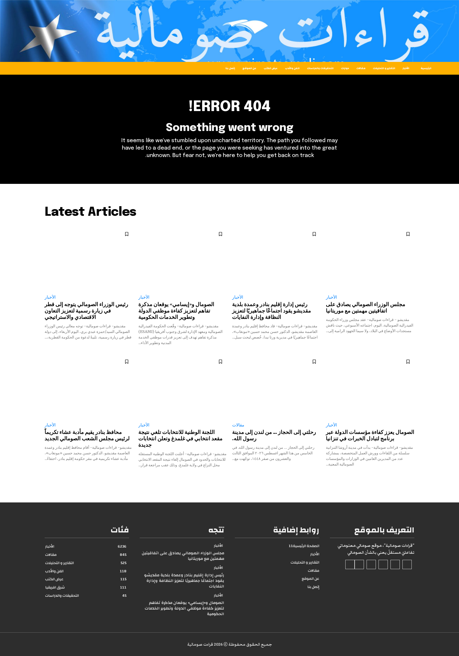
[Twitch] (371, 564)
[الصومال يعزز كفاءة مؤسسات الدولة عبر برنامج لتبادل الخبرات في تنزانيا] (370, 386)
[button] (48, 68)
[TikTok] (383, 564)
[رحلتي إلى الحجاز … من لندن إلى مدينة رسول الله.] (276, 386)
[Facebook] (407, 564)
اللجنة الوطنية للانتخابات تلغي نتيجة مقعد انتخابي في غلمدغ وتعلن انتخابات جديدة (180, 439)
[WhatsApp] (350, 564)
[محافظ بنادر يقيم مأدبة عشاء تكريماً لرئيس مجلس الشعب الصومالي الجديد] (89, 386)
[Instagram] (395, 564)
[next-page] (48, 477)
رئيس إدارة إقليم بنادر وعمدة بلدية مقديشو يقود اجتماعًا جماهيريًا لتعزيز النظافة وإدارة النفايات (271, 311)
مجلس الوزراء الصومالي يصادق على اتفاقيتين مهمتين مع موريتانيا (183, 555)
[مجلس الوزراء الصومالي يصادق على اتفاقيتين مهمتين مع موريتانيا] (370, 259)
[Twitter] (359, 564)
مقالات (238, 425)
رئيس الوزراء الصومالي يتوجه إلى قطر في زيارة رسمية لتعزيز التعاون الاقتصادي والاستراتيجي (86, 311)
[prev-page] (411, 477)
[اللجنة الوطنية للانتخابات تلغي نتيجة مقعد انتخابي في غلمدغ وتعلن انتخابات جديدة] (182, 386)
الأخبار (331, 297)
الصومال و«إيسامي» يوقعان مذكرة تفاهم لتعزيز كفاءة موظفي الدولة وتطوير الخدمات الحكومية (176, 311)
